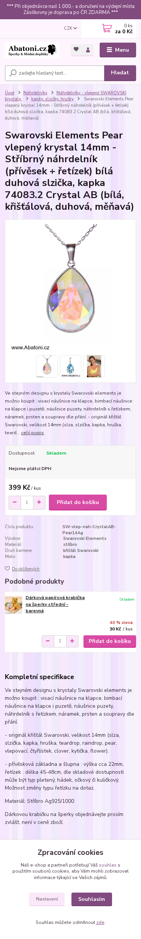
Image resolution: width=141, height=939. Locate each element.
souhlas (108, 865)
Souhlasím (91, 899)
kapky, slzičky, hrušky (52, 99)
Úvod (9, 93)
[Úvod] (32, 50)
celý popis (32, 433)
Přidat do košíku (78, 502)
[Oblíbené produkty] (76, 49)
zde (100, 922)
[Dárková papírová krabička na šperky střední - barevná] (13, 605)
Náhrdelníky (35, 93)
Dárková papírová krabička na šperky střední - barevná (55, 604)
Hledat (120, 72)
